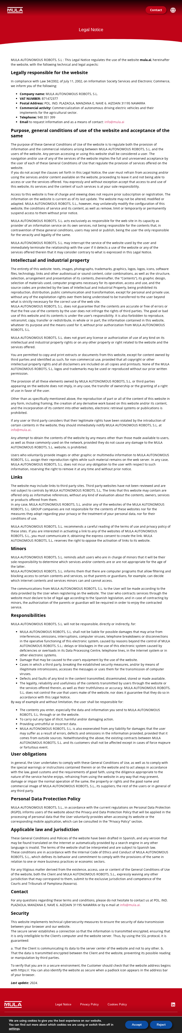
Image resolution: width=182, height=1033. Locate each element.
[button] (173, 10)
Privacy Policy (89, 1004)
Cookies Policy (117, 1004)
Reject (161, 1025)
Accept (137, 1025)
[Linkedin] (173, 1004)
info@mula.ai (114, 122)
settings (14, 1029)
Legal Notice (63, 1004)
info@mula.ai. (130, 905)
